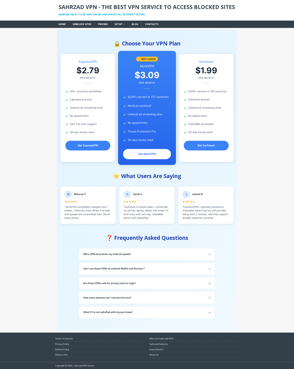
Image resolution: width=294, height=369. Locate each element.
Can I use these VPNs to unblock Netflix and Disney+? (114, 268)
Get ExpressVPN (88, 145)
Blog (135, 24)
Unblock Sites (82, 24)
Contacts (151, 24)
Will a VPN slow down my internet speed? (107, 254)
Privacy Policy (62, 344)
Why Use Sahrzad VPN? (161, 338)
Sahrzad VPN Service (84, 365)
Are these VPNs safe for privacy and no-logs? (109, 283)
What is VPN (61, 354)
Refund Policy (62, 349)
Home (62, 24)
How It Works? (156, 349)
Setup (118, 24)
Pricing (103, 24)
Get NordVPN (147, 154)
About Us (154, 354)
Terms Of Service (64, 338)
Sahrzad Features (158, 344)
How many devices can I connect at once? (107, 297)
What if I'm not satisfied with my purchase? (108, 312)
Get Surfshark (206, 145)
